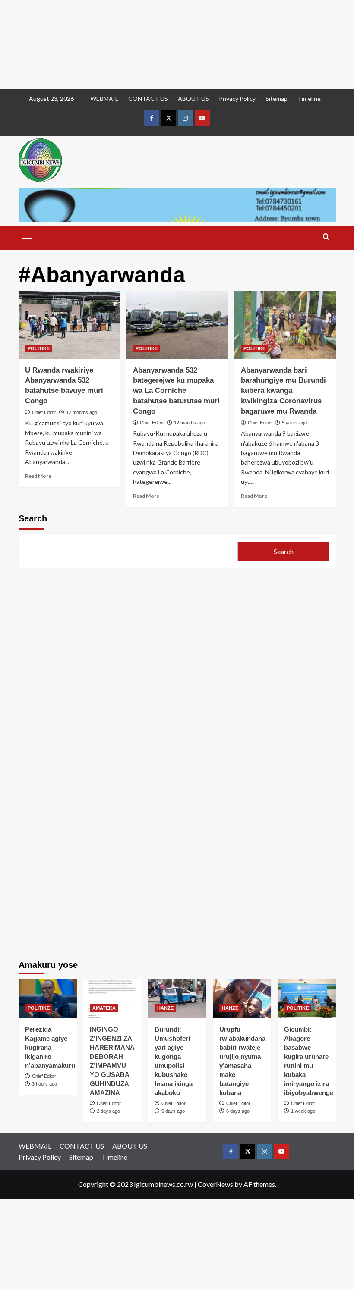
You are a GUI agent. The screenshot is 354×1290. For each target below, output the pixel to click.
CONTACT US (148, 98)
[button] (27, 237)
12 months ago (81, 412)
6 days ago (238, 1111)
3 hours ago (44, 1083)
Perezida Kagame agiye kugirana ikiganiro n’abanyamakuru (50, 1047)
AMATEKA (104, 1008)
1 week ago (303, 1111)
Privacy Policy (237, 98)
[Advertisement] (177, 44)
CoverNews (215, 1184)
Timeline (309, 98)
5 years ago (294, 422)
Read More (38, 476)
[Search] (326, 237)
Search (33, 518)
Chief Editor (44, 412)
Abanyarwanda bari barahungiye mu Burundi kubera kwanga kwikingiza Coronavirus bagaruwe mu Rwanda (283, 390)
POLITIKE (39, 348)
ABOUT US (193, 98)
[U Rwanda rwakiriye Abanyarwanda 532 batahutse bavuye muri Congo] (69, 325)
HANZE (165, 1008)
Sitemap (277, 98)
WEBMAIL (104, 98)
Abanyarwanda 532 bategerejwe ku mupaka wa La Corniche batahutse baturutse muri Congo (176, 390)
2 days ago (108, 1111)
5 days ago (173, 1111)
